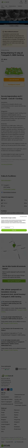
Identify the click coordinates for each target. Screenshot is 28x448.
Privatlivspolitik (23, 216)
